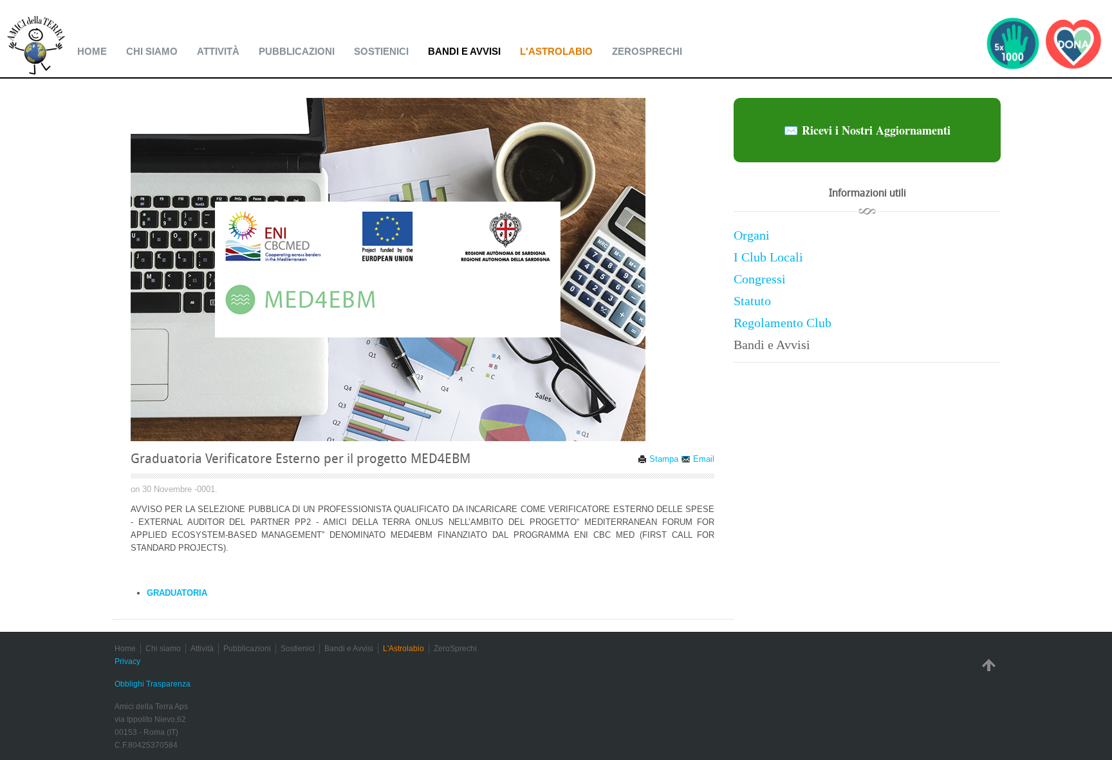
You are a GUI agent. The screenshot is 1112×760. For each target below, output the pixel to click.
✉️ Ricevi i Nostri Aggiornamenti (867, 130)
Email (702, 459)
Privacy (127, 661)
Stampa (662, 459)
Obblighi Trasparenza (152, 684)
